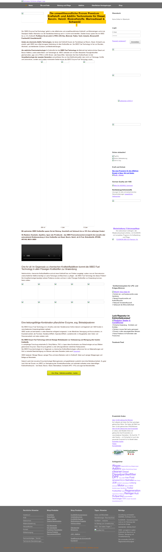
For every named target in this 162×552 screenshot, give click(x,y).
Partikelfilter (116, 491)
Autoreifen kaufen (117, 441)
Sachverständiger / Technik (32, 538)
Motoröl (127, 486)
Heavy (138, 480)
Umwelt (128, 499)
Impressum (26, 515)
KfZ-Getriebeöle (52, 528)
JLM (114, 482)
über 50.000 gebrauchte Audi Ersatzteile (125, 428)
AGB (24, 518)
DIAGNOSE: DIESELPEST (127, 527)
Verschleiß (133, 499)
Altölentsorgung (28, 532)
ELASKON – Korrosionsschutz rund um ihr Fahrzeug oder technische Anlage (128, 522)
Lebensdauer (125, 483)
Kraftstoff (119, 483)
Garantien (76, 351)
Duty (120, 478)
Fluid (131, 477)
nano (131, 485)
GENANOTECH (118, 480)
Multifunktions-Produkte (78, 521)
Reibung (121, 494)
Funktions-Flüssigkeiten (54, 530)
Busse (135, 469)
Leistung (132, 482)
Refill (123, 491)
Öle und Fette (44, 5)
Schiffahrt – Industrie (101, 521)
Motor (121, 485)
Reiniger (129, 493)
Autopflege (50, 515)
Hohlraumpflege (76, 523)
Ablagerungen (135, 466)
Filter (127, 477)
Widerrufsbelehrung (29, 523)
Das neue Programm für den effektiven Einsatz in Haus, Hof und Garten (125, 172)
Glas (135, 480)
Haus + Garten (51, 519)
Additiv (116, 468)
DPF (115, 476)
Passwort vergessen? (119, 41)
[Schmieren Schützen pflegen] (33, 1)
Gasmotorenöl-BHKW (54, 534)
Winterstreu (74, 530)
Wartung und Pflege (64, 5)
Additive (81, 5)
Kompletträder (116, 446)
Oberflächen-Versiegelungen (101, 5)
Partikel (130, 488)
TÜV (124, 498)
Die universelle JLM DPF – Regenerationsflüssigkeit (126, 540)
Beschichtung (129, 469)
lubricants (114, 486)
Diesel (125, 471)
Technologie (117, 498)
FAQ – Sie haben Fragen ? (103, 526)
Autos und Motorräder (101, 515)
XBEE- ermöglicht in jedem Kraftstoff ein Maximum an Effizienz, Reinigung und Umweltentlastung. (127, 533)
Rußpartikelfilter (128, 496)
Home (31, 5)
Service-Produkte (52, 532)
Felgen (114, 444)
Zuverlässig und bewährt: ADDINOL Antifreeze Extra (126, 516)
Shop (120, 5)
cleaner (117, 471)
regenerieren (115, 494)
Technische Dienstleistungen (32, 541)
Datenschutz (27, 521)
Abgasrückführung (126, 466)
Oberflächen (123, 488)
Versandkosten (28, 526)
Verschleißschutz (116, 501)
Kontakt (25, 529)
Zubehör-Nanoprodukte (54, 521)
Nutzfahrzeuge (116, 488)
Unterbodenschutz (76, 517)
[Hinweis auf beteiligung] (105, 528)
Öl (121, 501)
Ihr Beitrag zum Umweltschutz (104, 523)
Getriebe (129, 480)
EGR (123, 478)
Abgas (116, 465)
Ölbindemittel (75, 528)
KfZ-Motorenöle (52, 525)
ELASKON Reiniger (77, 519)
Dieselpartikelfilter (124, 474)
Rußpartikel (118, 496)
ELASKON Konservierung (79, 515)
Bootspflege (51, 517)
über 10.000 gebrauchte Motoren (122, 420)
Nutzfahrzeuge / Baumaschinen (105, 518)
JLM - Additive (75, 534)
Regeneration (132, 490)
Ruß (136, 493)
